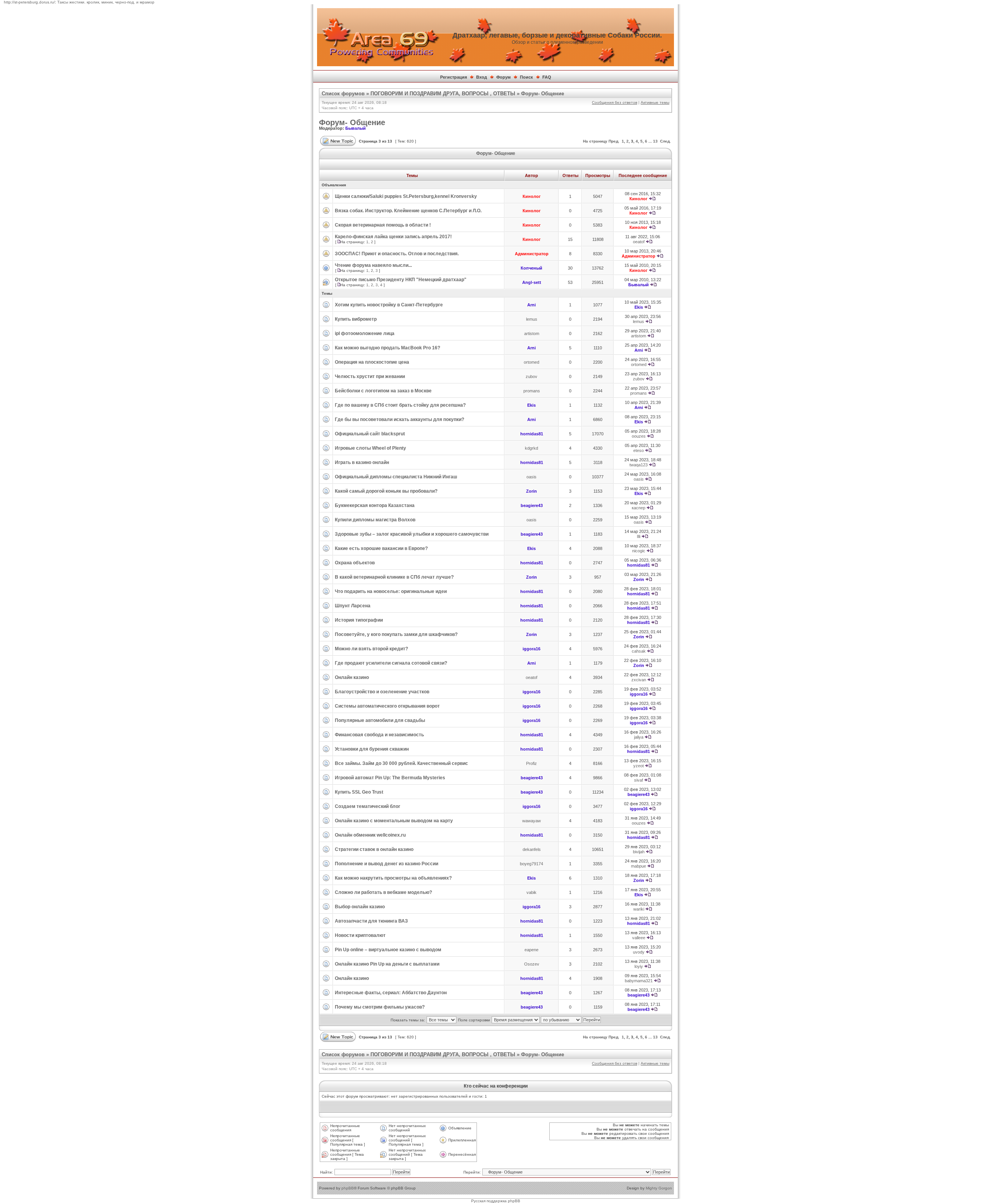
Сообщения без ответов (614, 102)
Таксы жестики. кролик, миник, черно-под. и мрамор (105, 2)
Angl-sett (531, 282)
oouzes (639, 436)
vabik (531, 892)
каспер (638, 507)
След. (665, 141)
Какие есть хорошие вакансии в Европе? (381, 548)
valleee (638, 937)
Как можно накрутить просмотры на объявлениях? (393, 878)
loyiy (638, 966)
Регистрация (453, 77)
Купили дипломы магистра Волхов (375, 519)
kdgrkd (531, 448)
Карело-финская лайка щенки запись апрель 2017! (393, 236)
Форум (503, 77)
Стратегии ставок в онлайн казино (374, 849)
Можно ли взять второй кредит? (371, 648)
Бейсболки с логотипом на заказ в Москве (383, 391)
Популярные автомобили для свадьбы (380, 720)
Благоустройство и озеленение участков (382, 691)
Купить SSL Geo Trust (359, 792)
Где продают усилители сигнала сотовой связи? (391, 663)
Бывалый (355, 128)
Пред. (614, 141)
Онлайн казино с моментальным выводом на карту (394, 820)
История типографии (359, 620)
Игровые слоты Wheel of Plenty (370, 448)
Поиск (526, 77)
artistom (531, 333)
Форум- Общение (542, 93)
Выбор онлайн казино (360, 906)
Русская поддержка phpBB (495, 1201)
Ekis (638, 307)
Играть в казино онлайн (362, 462)
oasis (531, 476)
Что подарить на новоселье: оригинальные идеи (391, 591)
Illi (638, 536)
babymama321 (639, 980)
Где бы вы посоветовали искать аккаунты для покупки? (399, 419)
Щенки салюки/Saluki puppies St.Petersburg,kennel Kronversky (406, 196)
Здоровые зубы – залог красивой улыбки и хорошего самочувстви (412, 534)
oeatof (639, 241)
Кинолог (532, 196)
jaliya (638, 737)
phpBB (347, 1188)
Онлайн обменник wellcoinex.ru (370, 835)
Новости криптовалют (360, 935)
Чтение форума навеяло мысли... (373, 265)
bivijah (639, 851)
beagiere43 (532, 505)
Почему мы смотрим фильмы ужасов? (380, 1007)
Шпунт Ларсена (352, 605)
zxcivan (638, 679)
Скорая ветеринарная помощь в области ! (383, 225)
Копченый (531, 268)
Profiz (531, 763)
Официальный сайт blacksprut (370, 434)
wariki (638, 909)
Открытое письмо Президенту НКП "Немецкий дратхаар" (400, 279)
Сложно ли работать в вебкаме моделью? (383, 892)
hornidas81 (531, 433)
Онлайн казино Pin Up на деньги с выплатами (387, 964)
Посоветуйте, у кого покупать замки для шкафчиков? (396, 634)
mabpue (638, 866)
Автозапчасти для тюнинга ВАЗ (371, 921)
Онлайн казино (352, 677)
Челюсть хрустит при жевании (370, 376)
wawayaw (531, 820)
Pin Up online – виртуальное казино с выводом (388, 949)
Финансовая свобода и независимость (379, 734)
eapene (531, 949)
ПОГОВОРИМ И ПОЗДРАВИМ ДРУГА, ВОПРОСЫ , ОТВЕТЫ (442, 93)
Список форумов (343, 93)
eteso (638, 450)
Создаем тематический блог (367, 806)
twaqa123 (638, 464)
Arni (531, 304)
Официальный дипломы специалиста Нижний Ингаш (396, 476)
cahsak (639, 651)
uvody (639, 952)
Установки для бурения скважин (372, 749)
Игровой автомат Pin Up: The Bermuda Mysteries (390, 777)
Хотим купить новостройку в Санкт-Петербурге (389, 305)
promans (531, 390)
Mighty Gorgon (659, 1188)
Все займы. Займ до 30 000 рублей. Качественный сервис (401, 763)
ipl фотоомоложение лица (364, 333)
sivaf (638, 780)
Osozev (531, 964)
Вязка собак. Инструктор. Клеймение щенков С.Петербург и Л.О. (408, 210)
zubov (531, 376)
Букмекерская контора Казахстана (375, 505)
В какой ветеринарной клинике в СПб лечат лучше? (394, 577)
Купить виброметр (356, 319)
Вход (481, 77)
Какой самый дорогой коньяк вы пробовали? (386, 491)
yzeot (638, 765)
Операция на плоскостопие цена (372, 362)
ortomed (531, 362)
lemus (531, 319)
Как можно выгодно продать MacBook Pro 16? (387, 348)
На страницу (595, 141)
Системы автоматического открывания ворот (387, 706)
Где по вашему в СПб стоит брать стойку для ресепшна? (400, 405)
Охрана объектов (355, 562)
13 (655, 141)
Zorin (531, 491)
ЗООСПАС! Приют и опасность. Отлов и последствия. (397, 253)
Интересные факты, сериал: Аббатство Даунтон (391, 992)
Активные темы (655, 102)
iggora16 (531, 648)
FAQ (546, 77)
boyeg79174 (531, 863)
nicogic (638, 550)
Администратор (532, 253)
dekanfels (532, 849)
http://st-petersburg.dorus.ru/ (29, 2)
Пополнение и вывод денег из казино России (386, 863)
